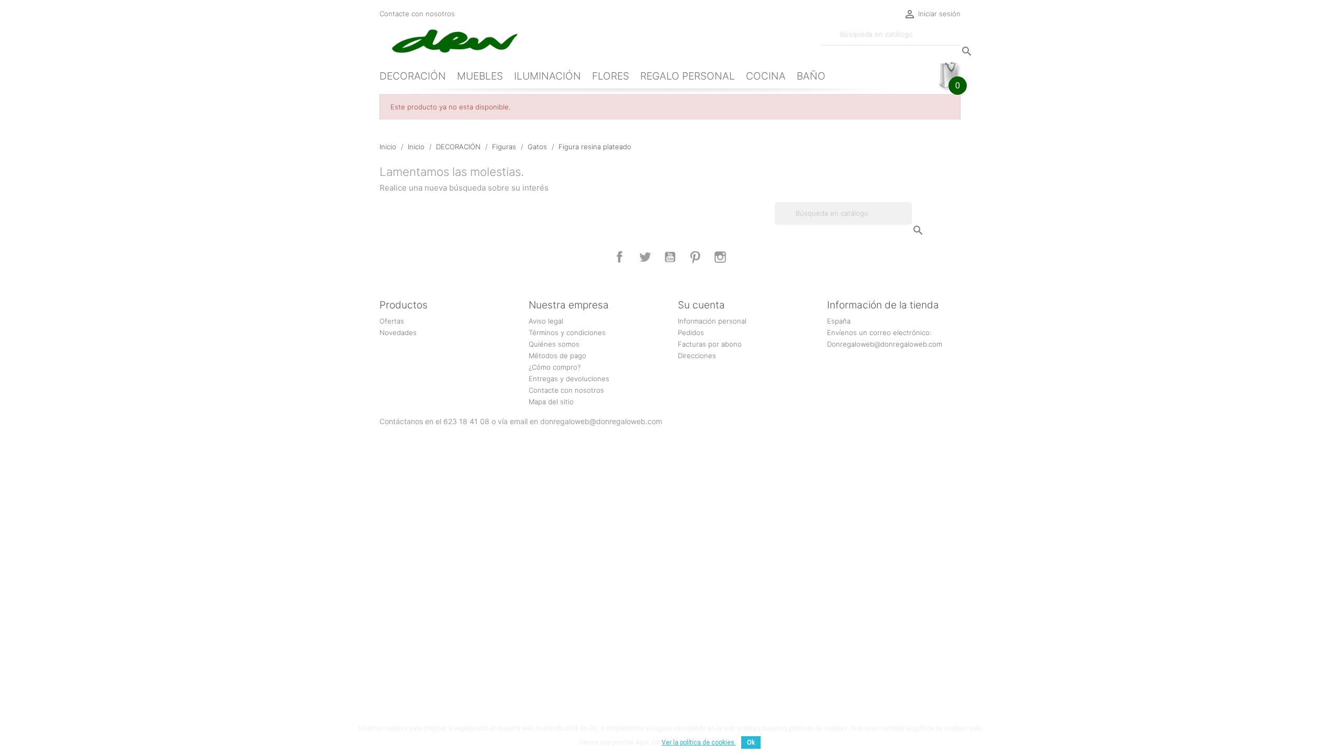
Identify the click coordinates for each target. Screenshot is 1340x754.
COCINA (766, 76)
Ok (751, 742)
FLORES (610, 76)
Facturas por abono (710, 344)
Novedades (398, 332)
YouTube (670, 257)
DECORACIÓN (412, 76)
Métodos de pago (557, 355)
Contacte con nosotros (417, 13)
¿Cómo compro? (554, 367)
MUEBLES (480, 76)
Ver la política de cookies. (699, 742)
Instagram (720, 257)
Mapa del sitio (551, 401)
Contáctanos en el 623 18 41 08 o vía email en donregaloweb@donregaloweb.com (520, 421)
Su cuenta (701, 305)
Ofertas (391, 321)
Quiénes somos (554, 344)
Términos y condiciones (567, 332)
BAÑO (811, 76)
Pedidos (691, 332)
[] (956, 40)
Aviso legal (546, 321)
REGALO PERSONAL (687, 76)
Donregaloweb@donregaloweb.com (884, 344)
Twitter (644, 257)
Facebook (619, 257)
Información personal (712, 321)
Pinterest (695, 257)
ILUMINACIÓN (547, 76)
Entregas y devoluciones (569, 378)
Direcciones (697, 355)
